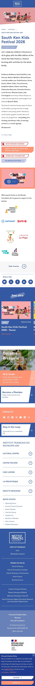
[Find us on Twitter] (16, 417)
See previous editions (13, 161)
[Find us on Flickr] (28, 417)
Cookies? (16, 678)
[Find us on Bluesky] (4, 417)
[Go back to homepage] (17, 4)
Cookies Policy (8, 669)
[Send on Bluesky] (4, 282)
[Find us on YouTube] (20, 417)
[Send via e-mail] (30, 282)
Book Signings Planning (15, 144)
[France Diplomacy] (17, 645)
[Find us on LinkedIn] (24, 417)
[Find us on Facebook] (12, 417)
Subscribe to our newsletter (13, 431)
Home (3, 30)
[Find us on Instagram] (8, 417)
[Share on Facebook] (17, 282)
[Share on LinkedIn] (24, 282)
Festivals (11, 30)
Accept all (16, 683)
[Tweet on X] (11, 282)
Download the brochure (15, 156)
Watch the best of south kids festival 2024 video (16, 150)
